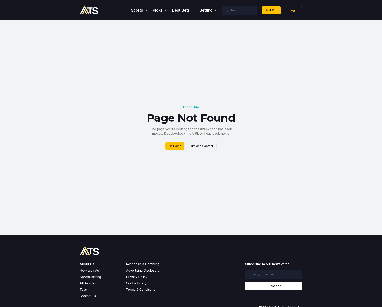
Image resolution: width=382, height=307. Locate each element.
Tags (83, 289)
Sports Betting (90, 277)
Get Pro (271, 10)
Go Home (175, 146)
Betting (206, 10)
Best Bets (181, 10)
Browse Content (202, 146)
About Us (87, 264)
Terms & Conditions (140, 289)
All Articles (88, 283)
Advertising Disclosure (143, 270)
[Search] (226, 10)
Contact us (88, 296)
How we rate (89, 270)
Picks (158, 10)
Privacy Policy (136, 277)
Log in (294, 10)
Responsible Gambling (142, 264)
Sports (137, 10)
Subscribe (274, 286)
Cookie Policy (136, 283)
